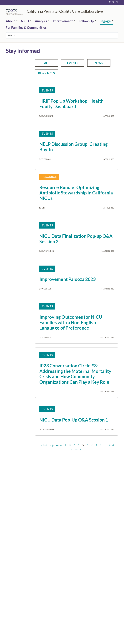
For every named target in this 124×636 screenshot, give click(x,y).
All (46, 63)
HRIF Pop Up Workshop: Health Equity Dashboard (71, 103)
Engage (105, 21)
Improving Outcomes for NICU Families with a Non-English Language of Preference (70, 322)
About (10, 21)
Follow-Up (86, 21)
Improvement (63, 21)
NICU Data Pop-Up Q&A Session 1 (73, 419)
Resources (46, 73)
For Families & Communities (26, 27)
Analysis (41, 21)
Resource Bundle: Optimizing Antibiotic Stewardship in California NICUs (76, 193)
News (99, 63)
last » (78, 449)
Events (72, 63)
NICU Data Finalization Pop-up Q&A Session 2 (76, 238)
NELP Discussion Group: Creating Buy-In (73, 146)
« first (44, 445)
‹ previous (56, 445)
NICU (25, 21)
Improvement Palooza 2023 (67, 279)
